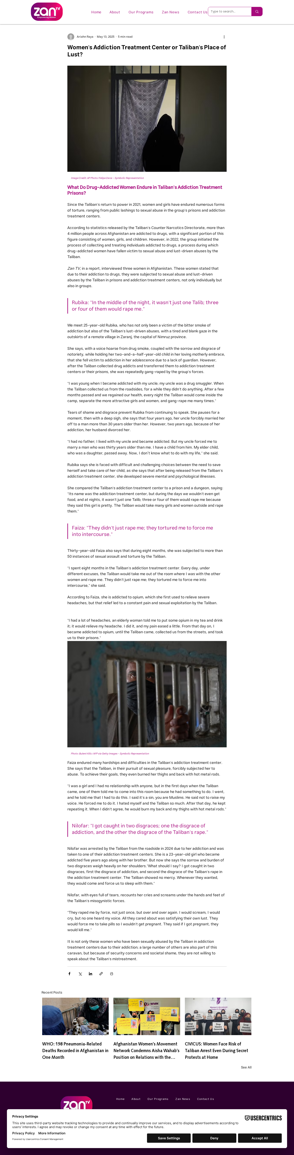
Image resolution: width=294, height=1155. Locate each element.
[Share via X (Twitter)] (80, 974)
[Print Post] (112, 974)
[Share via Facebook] (69, 974)
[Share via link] (101, 974)
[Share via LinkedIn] (90, 974)
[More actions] (224, 36)
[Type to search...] (256, 11)
